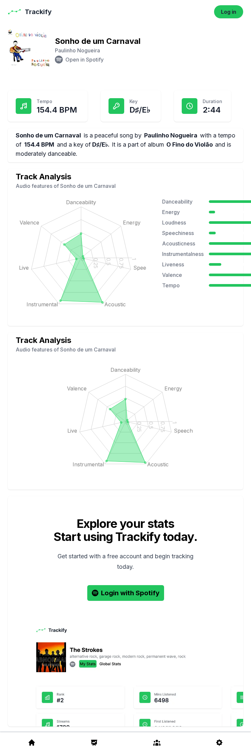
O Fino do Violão (189, 144)
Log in (228, 12)
